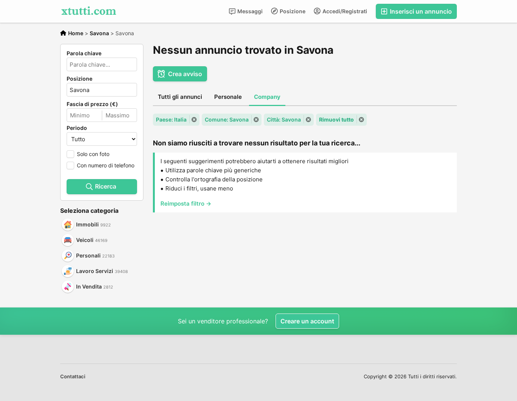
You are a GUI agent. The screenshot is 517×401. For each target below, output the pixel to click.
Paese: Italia (171, 119)
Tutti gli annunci (180, 96)
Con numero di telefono (105, 165)
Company (267, 96)
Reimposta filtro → (185, 203)
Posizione (292, 11)
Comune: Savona (227, 119)
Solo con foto (93, 154)
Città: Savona (284, 119)
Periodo (77, 128)
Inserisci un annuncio (420, 11)
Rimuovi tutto (336, 119)
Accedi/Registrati (344, 11)
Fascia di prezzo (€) (92, 104)
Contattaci (72, 376)
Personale (228, 96)
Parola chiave (84, 53)
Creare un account (307, 321)
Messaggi (249, 11)
